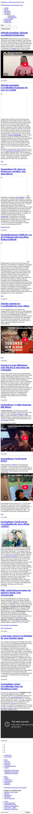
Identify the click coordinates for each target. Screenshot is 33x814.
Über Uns (7, 761)
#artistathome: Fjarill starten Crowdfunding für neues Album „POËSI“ (15, 524)
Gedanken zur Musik (6, 708)
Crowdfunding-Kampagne (13, 150)
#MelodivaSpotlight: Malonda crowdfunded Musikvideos (14, 34)
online (18, 620)
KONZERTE (11, 16)
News (5, 776)
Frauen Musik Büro (9, 803)
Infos (2, 161)
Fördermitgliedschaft (10, 766)
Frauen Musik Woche (10, 804)
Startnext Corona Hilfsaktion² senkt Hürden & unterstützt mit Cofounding (15, 367)
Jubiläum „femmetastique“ (11, 806)
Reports (6, 778)
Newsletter (7, 764)
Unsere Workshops (9, 798)
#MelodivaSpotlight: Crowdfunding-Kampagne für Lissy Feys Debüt (14, 87)
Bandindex (7, 784)
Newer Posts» (8, 757)
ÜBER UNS (7, 22)
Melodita (6, 793)
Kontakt (6, 767)
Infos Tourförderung (6, 628)
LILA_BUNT (20, 197)
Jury (8, 611)
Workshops (7, 782)
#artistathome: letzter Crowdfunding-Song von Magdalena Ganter (12, 686)
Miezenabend (8, 795)
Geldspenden (4, 216)
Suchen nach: (4, 812)
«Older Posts (7, 755)
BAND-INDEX (8, 19)
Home (6, 760)
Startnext (14, 48)
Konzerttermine (8, 781)
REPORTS (7, 11)
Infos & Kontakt (5, 227)
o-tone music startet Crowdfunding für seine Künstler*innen (16, 637)
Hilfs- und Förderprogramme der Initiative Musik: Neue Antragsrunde (16, 592)
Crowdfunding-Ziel (16, 697)
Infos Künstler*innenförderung (9, 625)
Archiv (6, 801)
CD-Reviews (8, 779)
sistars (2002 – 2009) (10, 807)
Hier (23, 291)
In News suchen (5, 29)
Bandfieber (7, 797)
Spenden (15, 602)
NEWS (6, 9)
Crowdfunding (5, 420)
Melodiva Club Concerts (11, 792)
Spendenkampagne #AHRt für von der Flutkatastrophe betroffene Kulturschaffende (16, 237)
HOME (6, 8)
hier (28, 675)
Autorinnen (7, 763)
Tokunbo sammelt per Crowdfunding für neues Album (15, 304)
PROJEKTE (7, 20)
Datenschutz (14, 809)
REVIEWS (7, 13)
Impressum (7, 809)
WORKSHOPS (12, 17)
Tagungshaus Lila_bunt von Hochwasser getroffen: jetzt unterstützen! (13, 171)
